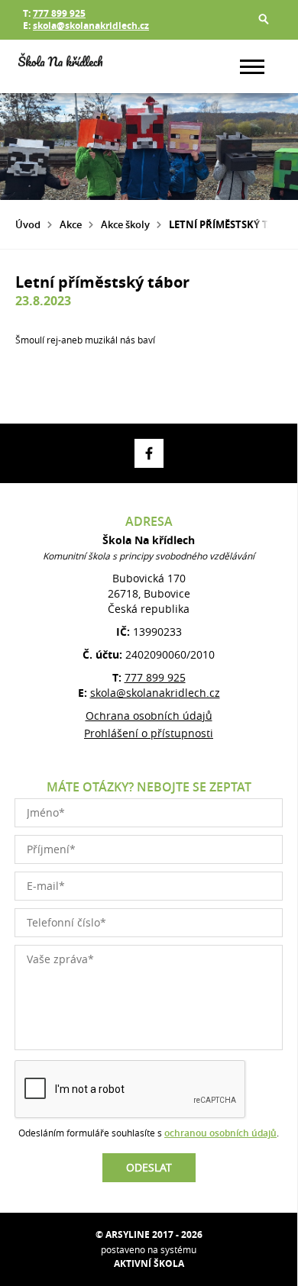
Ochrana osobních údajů (149, 715)
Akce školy (125, 224)
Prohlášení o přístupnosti (148, 733)
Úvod (27, 224)
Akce (71, 224)
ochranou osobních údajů (220, 1132)
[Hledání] (263, 19)
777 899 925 (59, 13)
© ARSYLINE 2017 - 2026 (149, 1234)
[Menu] (252, 66)
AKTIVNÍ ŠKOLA (149, 1263)
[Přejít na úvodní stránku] (61, 66)
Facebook (149, 453)
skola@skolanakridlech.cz (91, 25)
